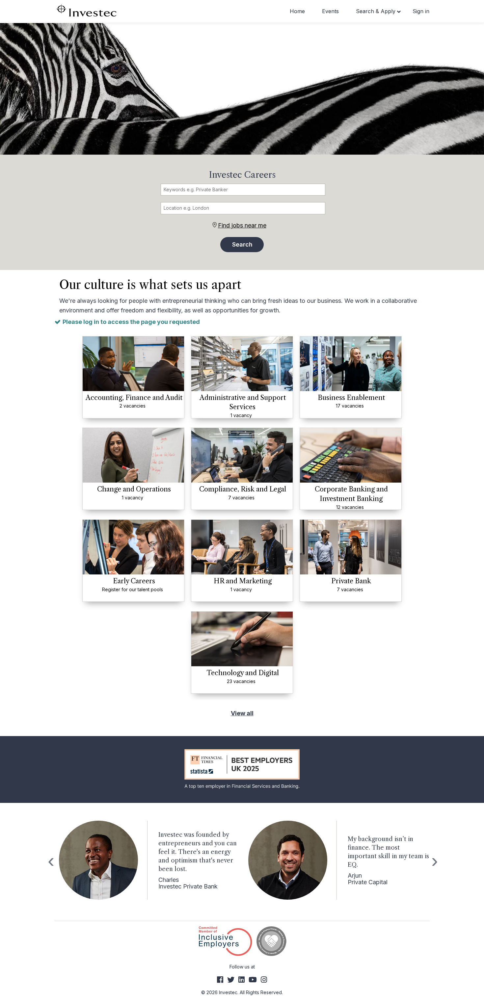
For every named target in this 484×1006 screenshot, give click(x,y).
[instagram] (263, 979)
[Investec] (86, 10)
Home (297, 11)
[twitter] (231, 979)
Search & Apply (375, 11)
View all (242, 713)
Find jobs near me (242, 225)
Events (330, 11)
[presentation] (50, 860)
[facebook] (220, 979)
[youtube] (252, 979)
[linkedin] (241, 979)
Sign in (421, 11)
